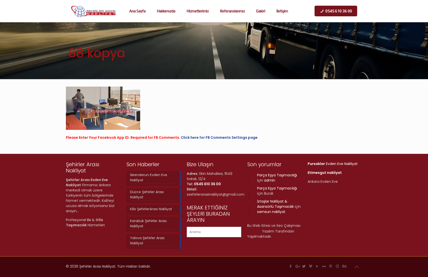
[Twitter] (304, 266)
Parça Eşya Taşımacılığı (277, 175)
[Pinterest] (330, 266)
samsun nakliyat (271, 211)
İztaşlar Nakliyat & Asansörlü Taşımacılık (275, 204)
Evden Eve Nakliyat (333, 163)
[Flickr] (324, 266)
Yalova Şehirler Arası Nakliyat (147, 240)
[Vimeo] (310, 266)
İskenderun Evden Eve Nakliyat (148, 177)
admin (269, 180)
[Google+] (297, 266)
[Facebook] (290, 266)
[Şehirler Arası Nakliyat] (93, 11)
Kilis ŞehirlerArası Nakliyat (151, 209)
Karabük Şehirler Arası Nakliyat (148, 223)
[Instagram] (337, 266)
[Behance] (344, 266)
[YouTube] (317, 266)
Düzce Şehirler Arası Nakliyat (147, 194)
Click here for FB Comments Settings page (219, 137)
